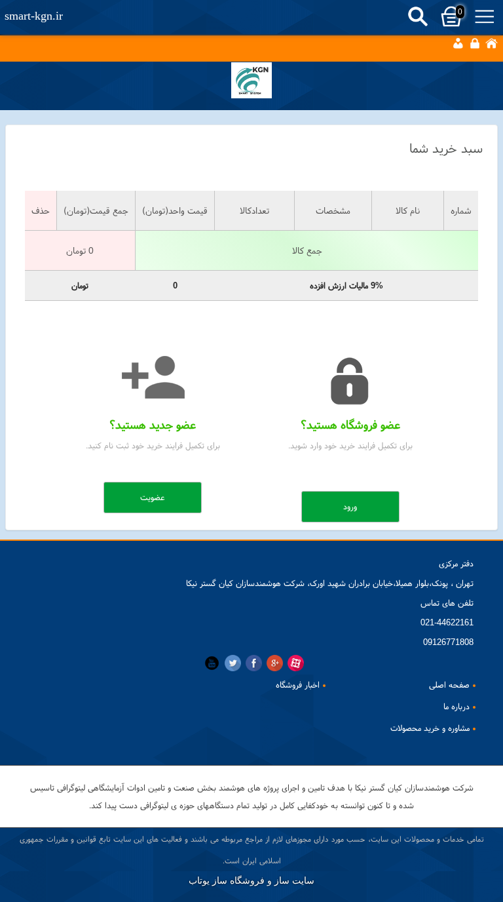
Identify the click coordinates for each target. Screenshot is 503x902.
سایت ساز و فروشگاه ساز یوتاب (251, 881)
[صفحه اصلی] (491, 43)
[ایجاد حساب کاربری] (458, 43)
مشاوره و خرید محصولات (430, 728)
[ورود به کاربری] (475, 43)
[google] (275, 663)
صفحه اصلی (449, 684)
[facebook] (254, 663)
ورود (350, 506)
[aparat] (296, 663)
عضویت (152, 497)
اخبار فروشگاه (298, 684)
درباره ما (456, 706)
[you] (212, 663)
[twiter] (233, 663)
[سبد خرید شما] (251, 85)
